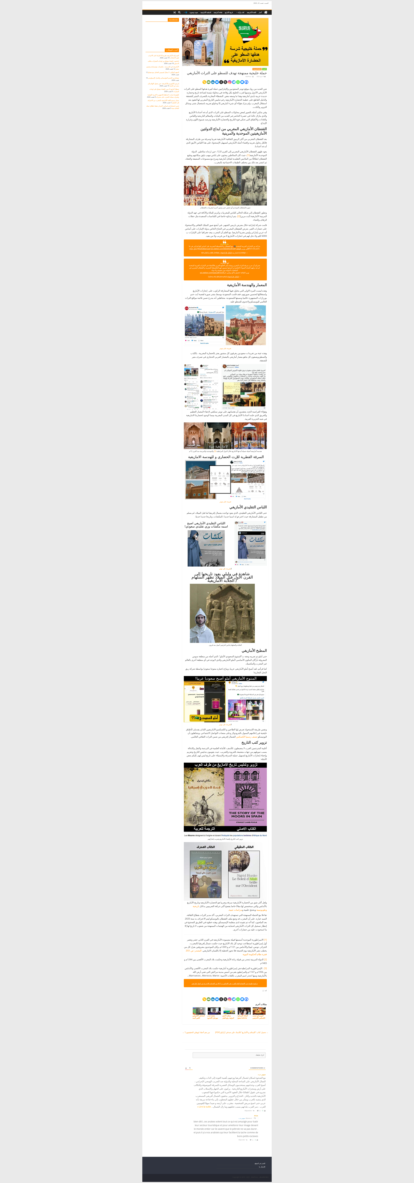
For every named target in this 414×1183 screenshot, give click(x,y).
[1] (248, 155)
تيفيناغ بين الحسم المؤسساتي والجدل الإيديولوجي (163, 78)
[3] (215, 451)
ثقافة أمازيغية (218, 12)
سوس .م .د (242, 1118)
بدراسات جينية (235, 909)
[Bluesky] (217, 82)
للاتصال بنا (262, 1167)
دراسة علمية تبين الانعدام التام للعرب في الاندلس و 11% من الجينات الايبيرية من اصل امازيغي (224, 983)
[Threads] (221, 82)
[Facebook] (246, 82)
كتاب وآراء (241, 12)
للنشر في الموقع (260, 1163)
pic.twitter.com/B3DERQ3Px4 (222, 249)
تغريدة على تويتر (225, 348)
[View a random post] (174, 12)
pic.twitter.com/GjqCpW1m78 (212, 272)
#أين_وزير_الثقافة (242, 249)
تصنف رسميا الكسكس (247, 736)
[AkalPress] (265, 12)
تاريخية (196, 906)
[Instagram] (229, 82)
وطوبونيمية (261, 909)
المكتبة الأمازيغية (206, 12)
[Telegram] (234, 82)
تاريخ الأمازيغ (229, 12)
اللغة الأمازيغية (251, 12)
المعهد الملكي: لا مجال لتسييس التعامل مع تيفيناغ (163, 72)
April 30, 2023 (226, 253)
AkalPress (248, 76)
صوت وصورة (194, 12)
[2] (238, 216)
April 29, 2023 (233, 277)
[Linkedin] (213, 82)
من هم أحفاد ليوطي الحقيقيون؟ (196, 1032)
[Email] (208, 82)
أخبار (260, 12)
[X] (225, 82)
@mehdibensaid (203, 249)
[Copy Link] (204, 82)
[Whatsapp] (238, 82)
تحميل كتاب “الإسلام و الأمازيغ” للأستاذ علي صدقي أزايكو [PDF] (241, 1032)
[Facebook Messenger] (242, 82)
